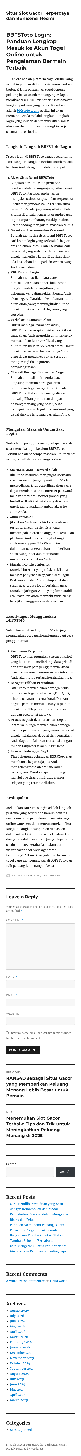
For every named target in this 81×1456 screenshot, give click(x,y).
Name (11, 976)
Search (11, 1164)
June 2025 (17, 1384)
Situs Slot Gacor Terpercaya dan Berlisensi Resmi (37, 16)
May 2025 (17, 1389)
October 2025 (20, 1363)
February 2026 (21, 1342)
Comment (14, 920)
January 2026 (20, 1347)
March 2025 (19, 1400)
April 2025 (17, 1395)
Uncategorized (21, 1430)
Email (12, 995)
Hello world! (59, 1281)
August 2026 (19, 1310)
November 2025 (22, 1358)
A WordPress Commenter (25, 1281)
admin (15, 875)
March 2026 (19, 1337)
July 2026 (17, 1316)
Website (12, 1013)
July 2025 (17, 1379)
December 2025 (21, 1353)
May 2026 (17, 1326)
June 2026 (17, 1321)
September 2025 (22, 1368)
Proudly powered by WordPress (25, 1448)
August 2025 (19, 1374)
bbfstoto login (28, 110)
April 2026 (18, 1331)
